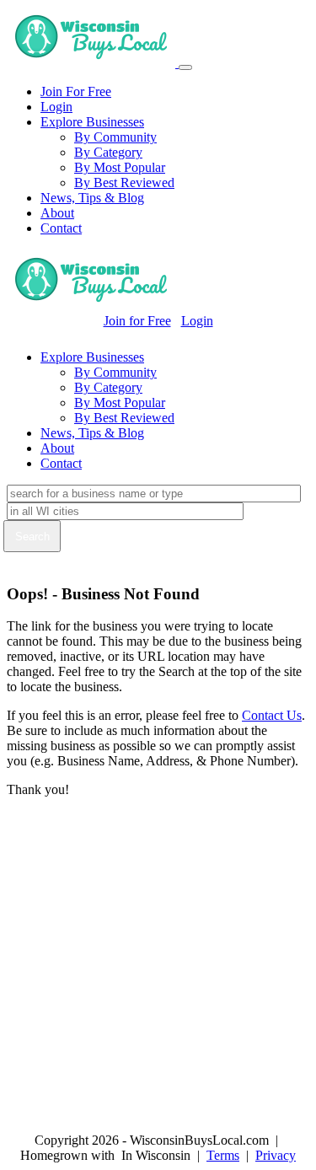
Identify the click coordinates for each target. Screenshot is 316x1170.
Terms (222, 1155)
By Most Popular (119, 167)
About (57, 213)
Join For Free (75, 91)
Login (56, 106)
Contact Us (272, 715)
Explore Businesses (92, 122)
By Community (115, 137)
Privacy (275, 1155)
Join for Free (137, 321)
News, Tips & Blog (92, 198)
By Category (108, 152)
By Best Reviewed (124, 182)
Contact (61, 228)
